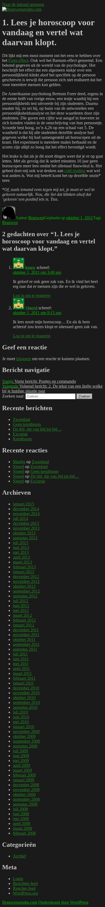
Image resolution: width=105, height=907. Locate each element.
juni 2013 (21, 547)
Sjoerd (31, 308)
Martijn (19, 461)
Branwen (36, 217)
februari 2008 (24, 833)
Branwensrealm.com (19, 902)
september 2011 (26, 644)
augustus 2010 (25, 707)
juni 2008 (21, 814)
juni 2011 (21, 659)
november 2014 (26, 513)
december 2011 (26, 630)
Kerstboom (22, 439)
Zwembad (21, 419)
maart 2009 (22, 770)
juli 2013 (20, 542)
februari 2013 (24, 567)
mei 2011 (21, 663)
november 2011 (26, 634)
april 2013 (21, 557)
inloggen (23, 358)
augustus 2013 (25, 538)
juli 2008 (20, 809)
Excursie (20, 434)
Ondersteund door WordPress (63, 902)
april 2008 (21, 823)
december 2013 (26, 523)
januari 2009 (23, 780)
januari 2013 (23, 571)
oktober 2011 (24, 639)
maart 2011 (22, 673)
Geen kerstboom (27, 424)
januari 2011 (23, 683)
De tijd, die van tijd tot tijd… (37, 429)
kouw (30, 267)
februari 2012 (24, 620)
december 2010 (26, 688)
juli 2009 (20, 751)
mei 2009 (21, 760)
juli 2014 (20, 518)
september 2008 (26, 799)
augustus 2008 (25, 804)
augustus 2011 (25, 649)
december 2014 (26, 508)
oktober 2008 (24, 794)
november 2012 (26, 581)
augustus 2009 (25, 746)
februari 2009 (24, 775)
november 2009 (26, 731)
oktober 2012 (24, 586)
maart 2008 (22, 828)
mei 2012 (21, 610)
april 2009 (21, 765)
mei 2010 (21, 722)
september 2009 (26, 741)
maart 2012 (22, 615)
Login (18, 878)
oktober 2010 (24, 697)
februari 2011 (24, 678)
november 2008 (26, 789)
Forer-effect (18, 60)
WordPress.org (25, 893)
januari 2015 (23, 504)
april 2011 (21, 668)
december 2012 (26, 576)
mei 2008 (21, 818)
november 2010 (26, 692)
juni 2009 (21, 755)
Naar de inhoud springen (23, 4)
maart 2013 (22, 562)
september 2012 (26, 591)
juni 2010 (21, 717)
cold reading (74, 170)
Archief (19, 856)
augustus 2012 (25, 596)
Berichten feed (25, 883)
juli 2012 (20, 600)
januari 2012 (23, 625)
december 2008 (26, 784)
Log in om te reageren (31, 295)
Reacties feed (24, 888)
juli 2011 (20, 654)
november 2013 (26, 528)
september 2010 (26, 702)
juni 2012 (21, 605)
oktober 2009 (24, 736)
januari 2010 (23, 726)
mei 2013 (21, 552)
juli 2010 (20, 712)
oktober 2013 (24, 533)
